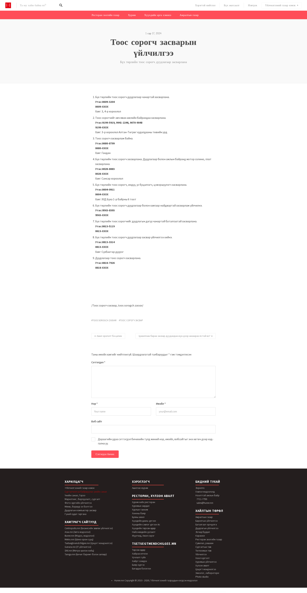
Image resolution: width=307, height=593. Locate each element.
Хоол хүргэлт (202, 558)
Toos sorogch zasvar (104, 320)
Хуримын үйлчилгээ (206, 561)
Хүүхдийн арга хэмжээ (157, 15)
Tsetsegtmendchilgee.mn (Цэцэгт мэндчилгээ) (88, 543)
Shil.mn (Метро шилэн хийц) (79, 550)
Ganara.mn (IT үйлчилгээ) (78, 546)
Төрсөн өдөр (138, 549)
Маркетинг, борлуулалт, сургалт (82, 499)
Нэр (94, 403)
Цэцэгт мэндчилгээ (205, 569)
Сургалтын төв (203, 546)
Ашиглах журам (140, 487)
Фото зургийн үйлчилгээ (78, 502)
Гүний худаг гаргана (75, 514)
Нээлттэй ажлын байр (207, 495)
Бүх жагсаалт (231, 5)
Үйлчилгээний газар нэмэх (280, 5)
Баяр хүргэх (138, 564)
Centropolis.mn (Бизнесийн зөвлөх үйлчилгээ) (89, 528)
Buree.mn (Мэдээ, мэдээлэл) (79, 535)
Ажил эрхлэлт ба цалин (109, 336)
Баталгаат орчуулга (206, 524)
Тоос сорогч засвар (131, 320)
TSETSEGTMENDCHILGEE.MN (154, 544)
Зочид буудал (202, 532)
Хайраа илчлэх (140, 553)
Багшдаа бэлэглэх (141, 568)
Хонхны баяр (139, 513)
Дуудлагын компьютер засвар (80, 510)
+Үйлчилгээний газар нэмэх (80, 487)
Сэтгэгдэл (98, 362)
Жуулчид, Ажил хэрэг (143, 535)
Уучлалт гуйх (139, 557)
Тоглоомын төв (203, 550)
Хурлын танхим (140, 509)
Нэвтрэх (252, 5)
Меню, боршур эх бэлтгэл (78, 506)
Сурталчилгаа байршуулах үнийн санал (86, 491)
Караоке (200, 535)
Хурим (132, 15)
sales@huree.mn (204, 502)
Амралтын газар (189, 15)
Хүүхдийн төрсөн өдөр (144, 528)
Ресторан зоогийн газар (105, 15)
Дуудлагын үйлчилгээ (206, 528)
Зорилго (199, 487)
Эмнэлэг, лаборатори (207, 573)
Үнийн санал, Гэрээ (75, 495)
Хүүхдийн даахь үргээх (144, 520)
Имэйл (161, 403)
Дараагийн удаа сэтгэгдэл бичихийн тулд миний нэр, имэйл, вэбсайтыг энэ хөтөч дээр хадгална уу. (155, 441)
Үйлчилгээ (201, 554)
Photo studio (202, 576)
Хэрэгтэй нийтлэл (205, 5)
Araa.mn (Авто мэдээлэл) (77, 532)
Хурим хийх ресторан (143, 502)
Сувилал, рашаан (204, 543)
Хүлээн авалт (202, 565)
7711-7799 (201, 499)
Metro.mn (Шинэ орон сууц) (79, 539)
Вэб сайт (96, 421)
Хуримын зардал (140, 505)
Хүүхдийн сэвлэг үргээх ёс (146, 524)
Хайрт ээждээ (139, 561)
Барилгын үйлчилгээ (206, 520)
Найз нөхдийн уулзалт (143, 532)
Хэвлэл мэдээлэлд (205, 491)
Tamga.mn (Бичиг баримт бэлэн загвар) (86, 554)
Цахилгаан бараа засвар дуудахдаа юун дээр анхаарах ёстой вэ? (174, 336)
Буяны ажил (138, 517)
